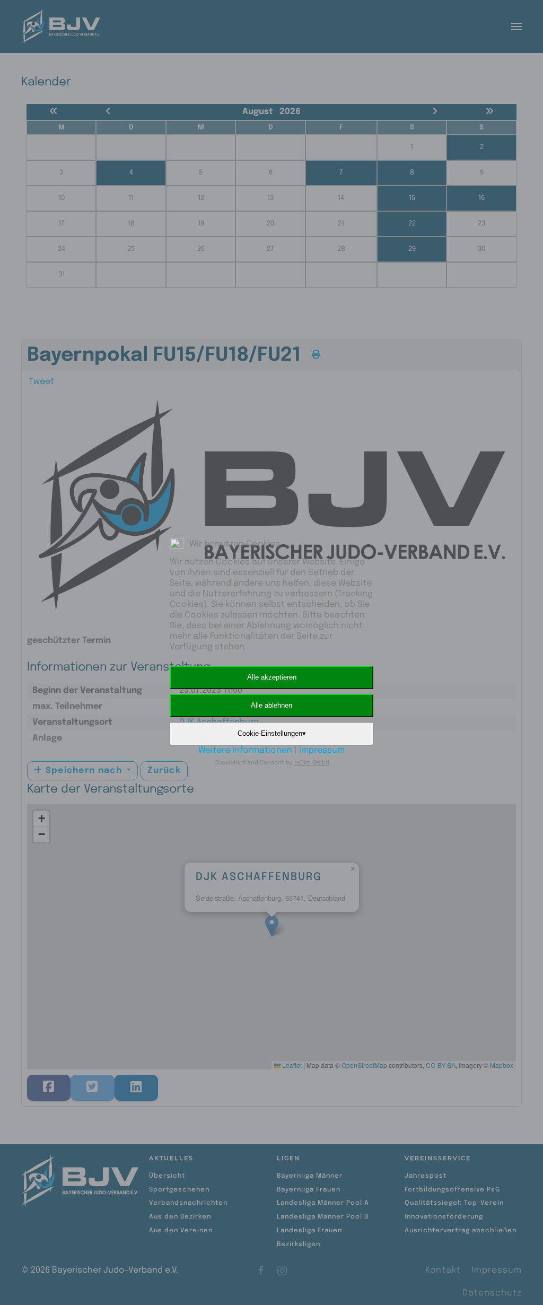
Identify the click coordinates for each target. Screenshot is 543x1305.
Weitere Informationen (245, 750)
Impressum (322, 750)
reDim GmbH (311, 763)
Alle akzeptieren (271, 677)
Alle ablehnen (271, 705)
